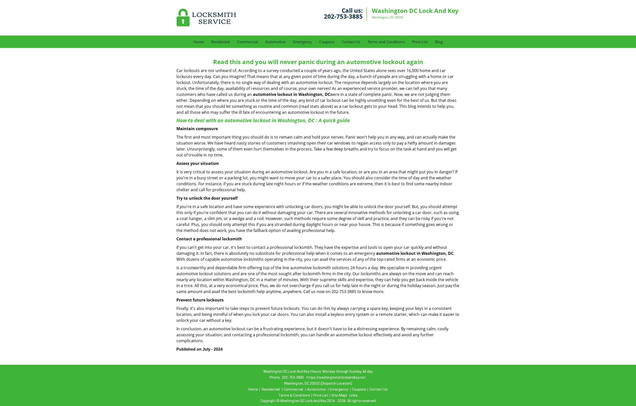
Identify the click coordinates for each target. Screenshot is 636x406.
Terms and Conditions (386, 41)
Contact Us (351, 41)
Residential (220, 41)
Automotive (275, 41)
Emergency (302, 41)
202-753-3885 (343, 16)
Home (198, 41)
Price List (420, 41)
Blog (439, 41)
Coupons (326, 41)
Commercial (247, 41)
